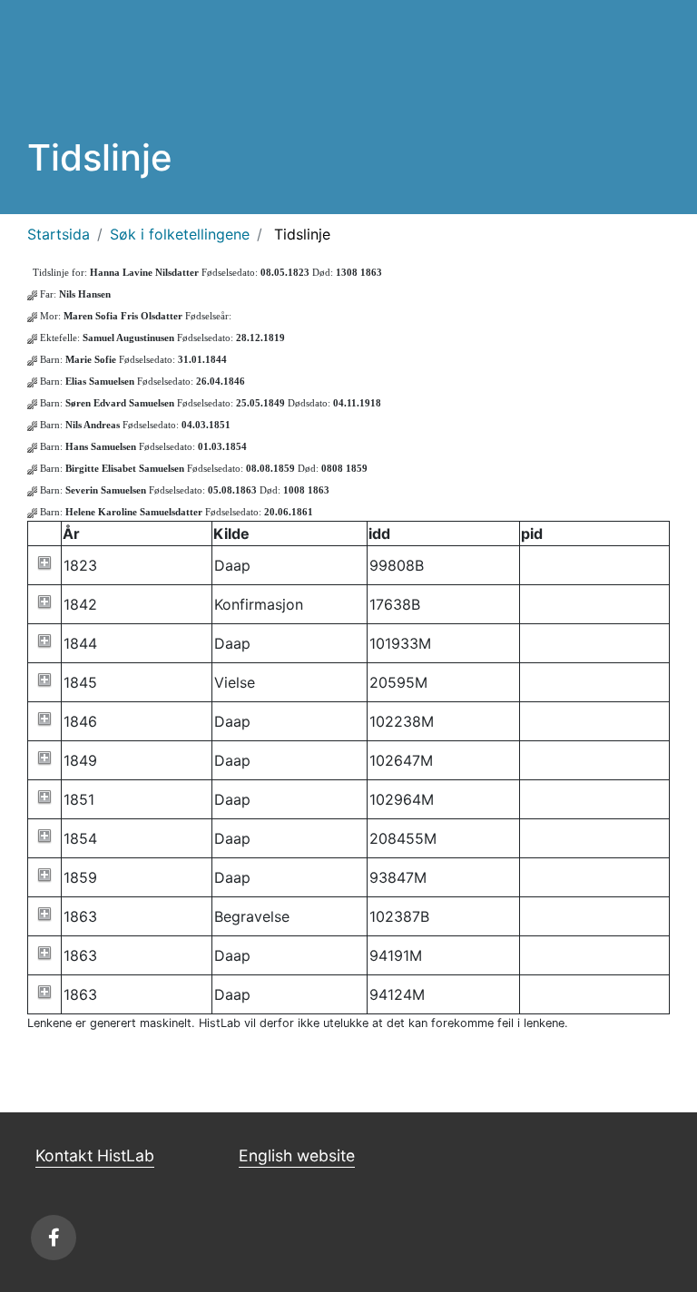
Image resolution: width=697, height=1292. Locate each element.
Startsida (58, 234)
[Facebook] (53, 1237)
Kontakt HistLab (94, 1155)
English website (297, 1155)
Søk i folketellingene (180, 234)
